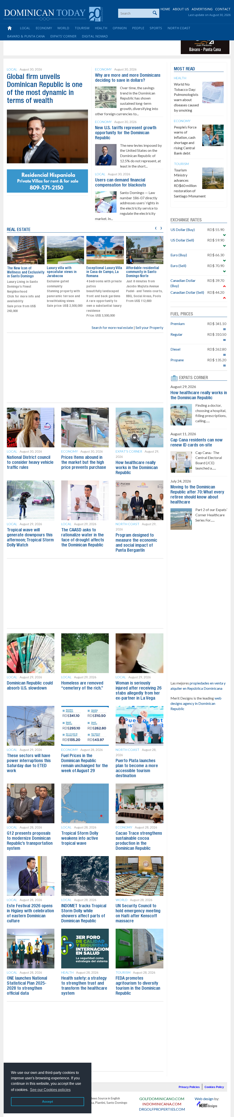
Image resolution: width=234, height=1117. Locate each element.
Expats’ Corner (63, 36)
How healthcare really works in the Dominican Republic (137, 468)
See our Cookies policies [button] (50, 1090)
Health (101, 28)
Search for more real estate (112, 327)
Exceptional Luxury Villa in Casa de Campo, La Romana (104, 272)
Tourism (82, 28)
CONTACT (223, 9)
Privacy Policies (189, 1087)
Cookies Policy (214, 1087)
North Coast (179, 28)
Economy (44, 28)
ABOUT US (181, 9)
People (138, 28)
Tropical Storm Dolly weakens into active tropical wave (79, 838)
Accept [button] (47, 1101)
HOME (165, 9)
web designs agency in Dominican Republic (195, 703)
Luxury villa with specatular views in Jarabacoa (62, 272)
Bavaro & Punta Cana (26, 36)
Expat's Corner (129, 451)
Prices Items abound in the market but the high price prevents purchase (83, 463)
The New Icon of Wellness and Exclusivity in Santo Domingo (25, 272)
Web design (204, 1098)
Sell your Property (149, 327)
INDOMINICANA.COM (161, 1104)
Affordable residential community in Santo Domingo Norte (142, 272)
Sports (156, 28)
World (63, 28)
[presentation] (156, 227)
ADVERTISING (202, 9)
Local (25, 28)
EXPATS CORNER (193, 378)
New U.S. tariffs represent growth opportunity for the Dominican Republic (125, 133)
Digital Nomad (95, 36)
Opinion (120, 28)
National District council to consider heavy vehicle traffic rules (30, 463)
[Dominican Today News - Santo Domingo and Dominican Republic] (53, 13)
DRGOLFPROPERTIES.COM (162, 1109)
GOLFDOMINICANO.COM (161, 1098)
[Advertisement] (88, 44)
